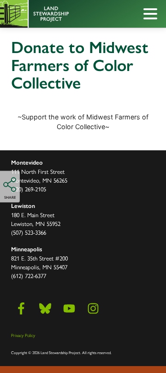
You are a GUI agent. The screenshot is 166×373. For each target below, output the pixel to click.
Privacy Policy (23, 335)
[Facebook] (21, 308)
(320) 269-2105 (28, 188)
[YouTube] (69, 308)
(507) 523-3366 (28, 232)
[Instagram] (93, 308)
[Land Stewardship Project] (62, 14)
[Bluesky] (45, 308)
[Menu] (152, 15)
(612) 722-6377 (28, 275)
